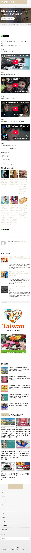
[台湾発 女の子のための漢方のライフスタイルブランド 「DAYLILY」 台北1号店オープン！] (4, 259)
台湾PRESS (19, 548)
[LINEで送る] (1, 36)
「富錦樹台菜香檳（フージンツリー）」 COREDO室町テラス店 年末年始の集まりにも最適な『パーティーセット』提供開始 (23, 186)
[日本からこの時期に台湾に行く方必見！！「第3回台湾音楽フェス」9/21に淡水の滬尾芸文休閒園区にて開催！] (4, 370)
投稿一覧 (23, 241)
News (13, 6)
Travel (4, 521)
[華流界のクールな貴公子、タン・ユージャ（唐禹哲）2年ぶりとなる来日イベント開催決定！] (4, 274)
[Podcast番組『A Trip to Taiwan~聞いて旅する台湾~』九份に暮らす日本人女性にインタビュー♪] (4, 388)
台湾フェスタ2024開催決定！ (22, 475)
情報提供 (4, 529)
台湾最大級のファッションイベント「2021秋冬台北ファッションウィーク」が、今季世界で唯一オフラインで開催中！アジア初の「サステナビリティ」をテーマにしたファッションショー (5, 216)
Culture (25, 6)
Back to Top (15, 487)
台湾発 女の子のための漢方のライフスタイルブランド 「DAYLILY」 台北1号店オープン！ (19, 258)
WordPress (26, 549)
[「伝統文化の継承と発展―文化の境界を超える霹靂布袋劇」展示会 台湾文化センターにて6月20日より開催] (4, 397)
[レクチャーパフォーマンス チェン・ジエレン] (4, 289)
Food (3, 517)
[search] (29, 302)
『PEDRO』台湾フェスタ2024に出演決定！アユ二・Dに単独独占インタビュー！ (23, 454)
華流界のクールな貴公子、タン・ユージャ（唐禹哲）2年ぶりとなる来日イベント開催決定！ (19, 273)
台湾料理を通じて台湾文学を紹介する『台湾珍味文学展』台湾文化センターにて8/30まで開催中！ (19, 378)
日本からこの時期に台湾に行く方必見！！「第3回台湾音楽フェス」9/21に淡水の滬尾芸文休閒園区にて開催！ (19, 369)
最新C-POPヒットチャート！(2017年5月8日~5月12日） (5, 182)
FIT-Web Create (13, 549)
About (7, 6)
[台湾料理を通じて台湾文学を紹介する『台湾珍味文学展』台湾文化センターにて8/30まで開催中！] (4, 379)
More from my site (8, 164)
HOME (2, 6)
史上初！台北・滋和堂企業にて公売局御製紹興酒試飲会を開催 (14, 182)
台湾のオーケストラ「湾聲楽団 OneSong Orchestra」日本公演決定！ (8, 476)
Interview (4, 525)
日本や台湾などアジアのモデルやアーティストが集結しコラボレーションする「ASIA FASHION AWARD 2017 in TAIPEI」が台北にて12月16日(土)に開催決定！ (14, 215)
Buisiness (19, 6)
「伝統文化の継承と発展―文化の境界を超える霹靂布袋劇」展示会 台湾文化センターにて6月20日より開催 (19, 396)
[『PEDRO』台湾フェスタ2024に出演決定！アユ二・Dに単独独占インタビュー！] (4, 406)
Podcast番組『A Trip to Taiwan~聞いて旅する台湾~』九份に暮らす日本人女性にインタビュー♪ (19, 387)
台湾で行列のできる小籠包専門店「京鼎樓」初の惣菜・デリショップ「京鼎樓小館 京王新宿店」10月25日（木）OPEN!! (23, 211)
